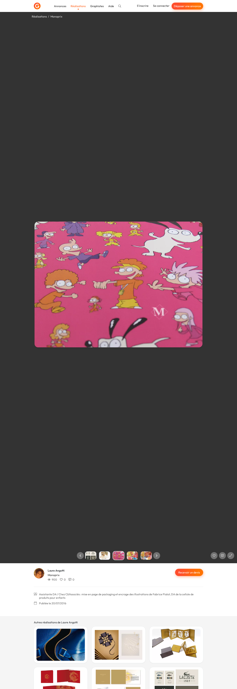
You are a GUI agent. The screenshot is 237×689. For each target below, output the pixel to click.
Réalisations (78, 6)
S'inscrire (143, 5)
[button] (80, 555)
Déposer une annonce (187, 6)
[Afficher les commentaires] (222, 555)
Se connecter (161, 5)
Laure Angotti (56, 570)
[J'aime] (214, 555)
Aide (111, 6)
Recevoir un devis (189, 572)
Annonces (60, 6)
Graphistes (97, 6)
